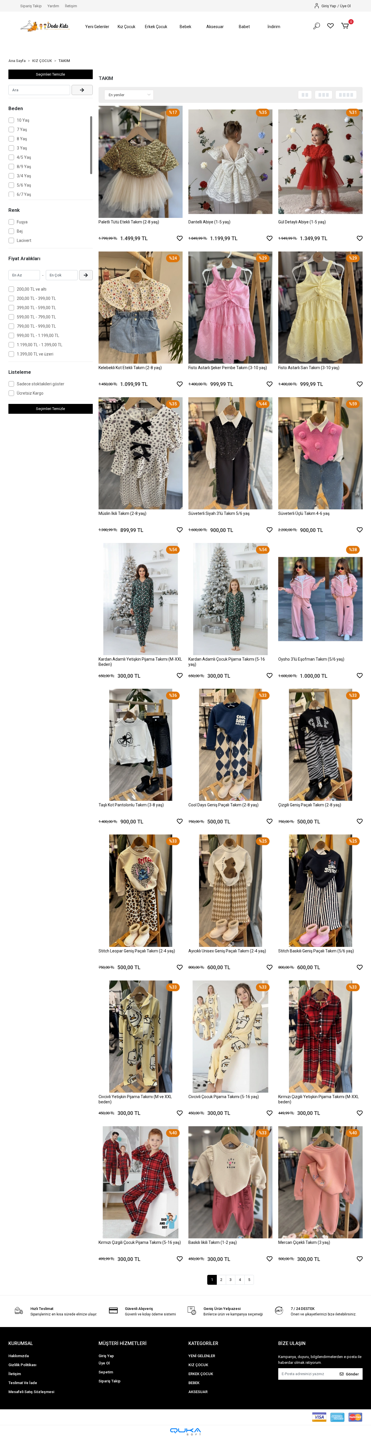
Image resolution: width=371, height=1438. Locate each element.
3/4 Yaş (24, 176)
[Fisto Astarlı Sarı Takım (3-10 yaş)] (320, 307)
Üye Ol (104, 1363)
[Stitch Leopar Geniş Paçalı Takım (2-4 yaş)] (141, 890)
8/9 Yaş (24, 166)
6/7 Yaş (24, 194)
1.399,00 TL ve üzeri (35, 354)
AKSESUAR (198, 1392)
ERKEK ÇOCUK (200, 1374)
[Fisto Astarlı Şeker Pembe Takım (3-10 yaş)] (230, 307)
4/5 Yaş (24, 157)
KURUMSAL (20, 1343)
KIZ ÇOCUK (198, 1365)
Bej (20, 231)
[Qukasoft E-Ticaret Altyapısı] (185, 1431)
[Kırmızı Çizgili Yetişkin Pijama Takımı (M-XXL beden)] (320, 1036)
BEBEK (193, 1383)
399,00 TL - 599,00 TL (36, 307)
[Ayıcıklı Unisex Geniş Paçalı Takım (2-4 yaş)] (230, 890)
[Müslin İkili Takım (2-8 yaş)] (141, 453)
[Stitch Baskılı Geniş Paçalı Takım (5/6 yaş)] (320, 890)
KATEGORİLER (203, 1343)
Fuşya (22, 222)
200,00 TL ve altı (31, 289)
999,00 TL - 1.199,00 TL (38, 335)
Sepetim (106, 1372)
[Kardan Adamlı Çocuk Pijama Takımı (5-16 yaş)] (230, 599)
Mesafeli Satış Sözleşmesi (31, 1392)
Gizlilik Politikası (22, 1365)
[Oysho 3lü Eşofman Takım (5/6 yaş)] (320, 599)
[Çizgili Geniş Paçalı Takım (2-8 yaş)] (320, 745)
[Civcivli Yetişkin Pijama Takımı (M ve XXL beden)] (141, 1036)
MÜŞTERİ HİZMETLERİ (123, 1343)
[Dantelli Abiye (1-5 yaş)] (230, 162)
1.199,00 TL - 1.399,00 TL (39, 344)
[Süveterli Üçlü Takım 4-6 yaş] (320, 453)
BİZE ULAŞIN (291, 1343)
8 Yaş (22, 138)
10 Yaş (23, 120)
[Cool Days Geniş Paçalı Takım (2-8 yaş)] (230, 745)
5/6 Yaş (24, 185)
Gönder (352, 1374)
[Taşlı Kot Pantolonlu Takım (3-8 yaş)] (141, 745)
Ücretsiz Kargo (30, 393)
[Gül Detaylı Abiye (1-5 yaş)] (320, 162)
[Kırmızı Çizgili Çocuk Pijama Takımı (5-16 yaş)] (141, 1182)
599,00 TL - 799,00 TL (36, 317)
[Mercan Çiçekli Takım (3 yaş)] (320, 1182)
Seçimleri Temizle (50, 74)
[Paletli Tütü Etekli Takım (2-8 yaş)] (141, 162)
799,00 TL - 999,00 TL (36, 326)
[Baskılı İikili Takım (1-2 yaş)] (230, 1182)
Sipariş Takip (31, 6)
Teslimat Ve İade (22, 1383)
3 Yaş (22, 148)
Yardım (53, 6)
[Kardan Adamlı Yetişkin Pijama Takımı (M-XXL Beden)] (141, 599)
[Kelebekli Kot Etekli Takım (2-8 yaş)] (141, 307)
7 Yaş (22, 129)
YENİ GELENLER (201, 1356)
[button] (97, 26)
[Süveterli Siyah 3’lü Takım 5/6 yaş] (230, 453)
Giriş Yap (106, 1356)
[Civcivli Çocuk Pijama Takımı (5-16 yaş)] (230, 1036)
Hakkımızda (18, 1356)
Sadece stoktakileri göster (40, 384)
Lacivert (24, 240)
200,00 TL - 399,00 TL (36, 298)
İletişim (71, 6)
